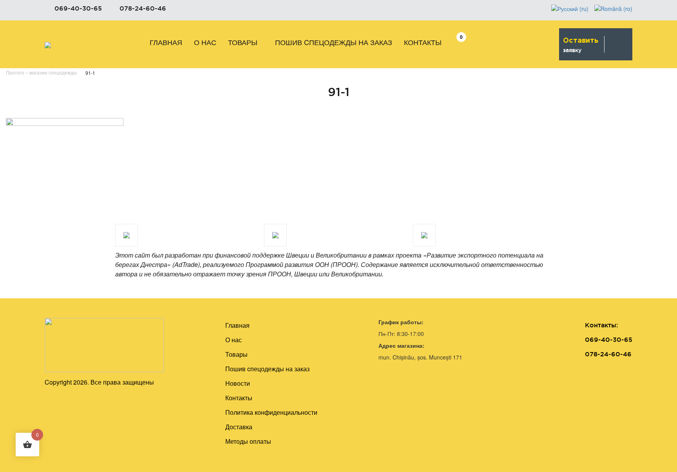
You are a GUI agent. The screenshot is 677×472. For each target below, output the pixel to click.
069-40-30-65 (78, 8)
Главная (166, 42)
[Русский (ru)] (569, 8)
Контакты (423, 42)
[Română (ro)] (613, 8)
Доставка (238, 426)
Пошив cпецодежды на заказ (333, 42)
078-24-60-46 (142, 8)
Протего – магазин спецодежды (41, 72)
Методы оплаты (248, 441)
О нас (205, 42)
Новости (237, 383)
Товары (242, 42)
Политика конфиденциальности (271, 412)
